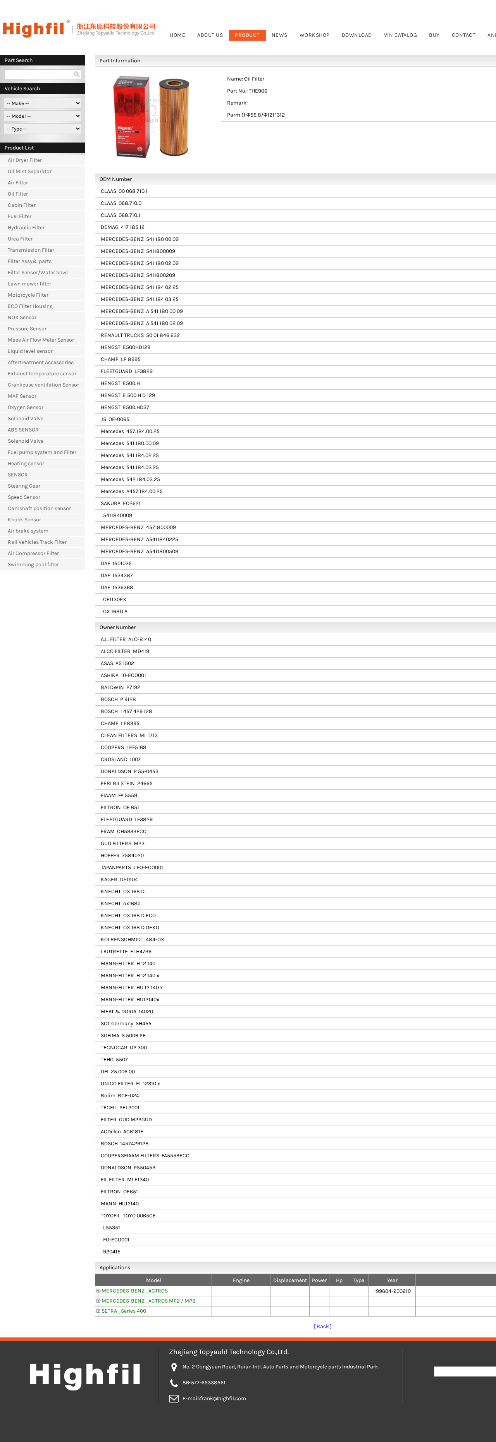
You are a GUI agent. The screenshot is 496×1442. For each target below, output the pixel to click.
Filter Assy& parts (30, 261)
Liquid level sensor (30, 351)
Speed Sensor (24, 497)
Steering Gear (24, 486)
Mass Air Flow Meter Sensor (41, 340)
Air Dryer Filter (25, 160)
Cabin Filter (22, 205)
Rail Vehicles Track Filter (37, 542)
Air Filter (18, 182)
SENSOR (18, 474)
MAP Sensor (22, 396)
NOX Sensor (22, 317)
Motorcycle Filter (28, 295)
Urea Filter (20, 238)
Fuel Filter (19, 216)
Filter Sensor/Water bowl (38, 272)
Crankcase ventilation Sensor (43, 385)
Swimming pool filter (33, 564)
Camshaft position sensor (39, 508)
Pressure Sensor (27, 328)
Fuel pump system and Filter (42, 452)
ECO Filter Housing (30, 306)
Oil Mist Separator (30, 171)
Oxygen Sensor (25, 407)
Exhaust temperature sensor (42, 373)
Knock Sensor (24, 519)
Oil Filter (18, 194)
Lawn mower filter (29, 283)
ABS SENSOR (23, 429)
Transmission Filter (31, 250)
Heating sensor (26, 463)
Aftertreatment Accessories (41, 362)
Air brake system (28, 531)
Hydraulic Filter (26, 227)
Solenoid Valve (25, 418)
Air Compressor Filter (33, 553)
